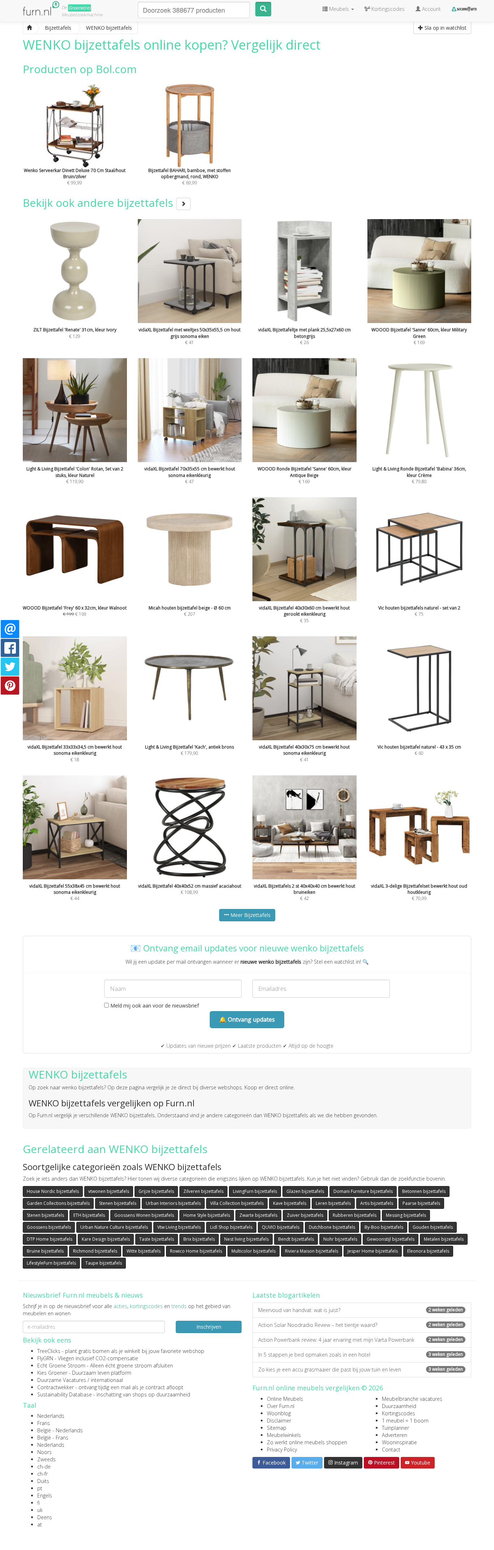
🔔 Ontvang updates (247, 1019)
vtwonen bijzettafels (108, 1191)
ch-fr (42, 1473)
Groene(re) (79, 8)
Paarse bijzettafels (421, 1203)
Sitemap (276, 1427)
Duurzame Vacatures (61, 1380)
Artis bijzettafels (376, 1203)
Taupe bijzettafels (103, 1263)
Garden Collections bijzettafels (58, 1203)
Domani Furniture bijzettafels (363, 1191)
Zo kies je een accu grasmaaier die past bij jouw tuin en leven (360, 1369)
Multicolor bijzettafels (253, 1251)
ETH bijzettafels (89, 1215)
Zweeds (46, 1459)
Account (431, 8)
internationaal (107, 1380)
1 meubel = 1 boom (405, 1420)
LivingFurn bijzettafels (255, 1191)
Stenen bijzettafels (117, 1203)
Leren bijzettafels (333, 1203)
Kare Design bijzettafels (106, 1239)
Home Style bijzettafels (206, 1215)
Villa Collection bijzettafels (237, 1203)
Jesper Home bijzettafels (373, 1251)
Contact (391, 1449)
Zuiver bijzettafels (305, 1215)
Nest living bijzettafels (246, 1239)
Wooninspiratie (399, 1442)
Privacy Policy (282, 1449)
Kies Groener (52, 1372)
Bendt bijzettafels (296, 1239)
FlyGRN (45, 1358)
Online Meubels (285, 1398)
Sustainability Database (64, 1394)
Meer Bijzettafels (250, 915)
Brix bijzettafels (199, 1239)
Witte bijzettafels (144, 1251)
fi (38, 1502)
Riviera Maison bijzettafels (311, 1251)
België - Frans (52, 1437)
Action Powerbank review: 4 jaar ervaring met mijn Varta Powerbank (360, 1339)
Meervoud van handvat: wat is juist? (360, 1310)
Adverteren (394, 1435)
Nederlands (50, 1415)
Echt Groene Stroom (61, 1365)
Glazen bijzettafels (305, 1191)
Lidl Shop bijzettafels (231, 1227)
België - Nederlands (60, 1430)
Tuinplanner (395, 1427)
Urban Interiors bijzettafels (173, 1203)
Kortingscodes (398, 1413)
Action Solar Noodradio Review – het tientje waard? (360, 1324)
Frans (43, 1423)
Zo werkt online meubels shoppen (307, 1442)
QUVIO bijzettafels (280, 1227)
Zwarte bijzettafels (258, 1215)
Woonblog (279, 1413)
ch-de (44, 1466)
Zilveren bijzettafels (203, 1191)
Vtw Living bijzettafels (179, 1227)
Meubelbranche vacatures (412, 1398)
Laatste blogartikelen (286, 1295)
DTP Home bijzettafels (49, 1239)
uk (40, 1510)
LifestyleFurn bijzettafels (51, 1263)
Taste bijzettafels (156, 1239)
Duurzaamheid (399, 1406)
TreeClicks (48, 1351)
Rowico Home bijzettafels (196, 1251)
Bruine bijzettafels (45, 1251)
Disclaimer (279, 1420)
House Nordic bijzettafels (53, 1191)
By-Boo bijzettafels (384, 1227)
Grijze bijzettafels (156, 1191)
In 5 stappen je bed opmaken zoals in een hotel (360, 1354)
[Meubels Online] (29, 28)
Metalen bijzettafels (444, 1239)
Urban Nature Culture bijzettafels (114, 1227)
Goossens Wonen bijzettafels (144, 1215)
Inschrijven (208, 1326)
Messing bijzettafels (406, 1215)
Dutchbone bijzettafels (332, 1227)
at (39, 1524)
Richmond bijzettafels (95, 1251)
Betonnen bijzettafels (424, 1191)
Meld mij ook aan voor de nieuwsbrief (154, 1005)
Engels (44, 1495)
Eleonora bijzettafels (428, 1251)
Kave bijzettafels (289, 1203)
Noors (44, 1452)
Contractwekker (55, 1387)
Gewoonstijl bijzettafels (390, 1239)
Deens (44, 1517)
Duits (43, 1481)
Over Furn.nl (280, 1406)
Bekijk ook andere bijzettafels (99, 202)
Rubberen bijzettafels (354, 1215)
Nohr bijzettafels (340, 1239)
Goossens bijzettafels (49, 1227)
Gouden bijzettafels (433, 1227)
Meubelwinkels (284, 1435)
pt (39, 1488)
